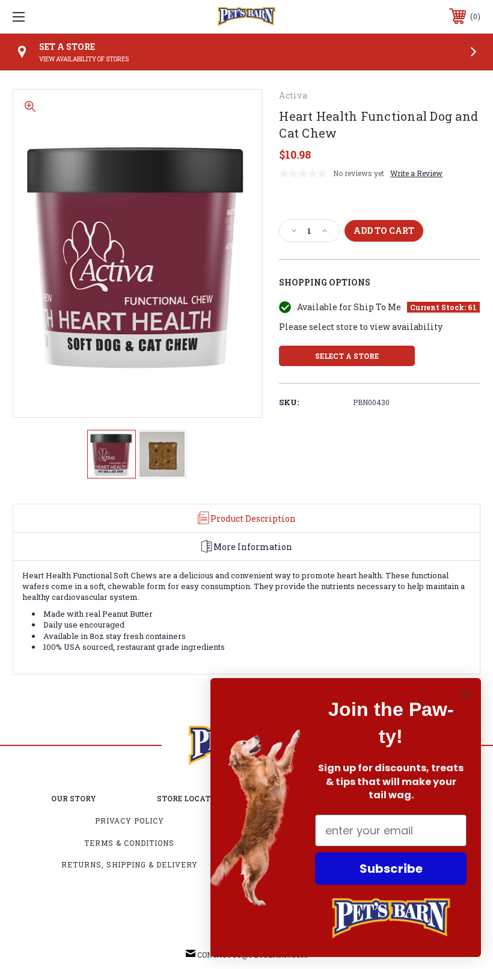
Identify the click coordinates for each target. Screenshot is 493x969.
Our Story (73, 798)
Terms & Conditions (129, 843)
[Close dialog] (465, 693)
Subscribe (391, 868)
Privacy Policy (129, 820)
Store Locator (189, 798)
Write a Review (416, 173)
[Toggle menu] (59, 16)
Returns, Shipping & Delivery (129, 864)
